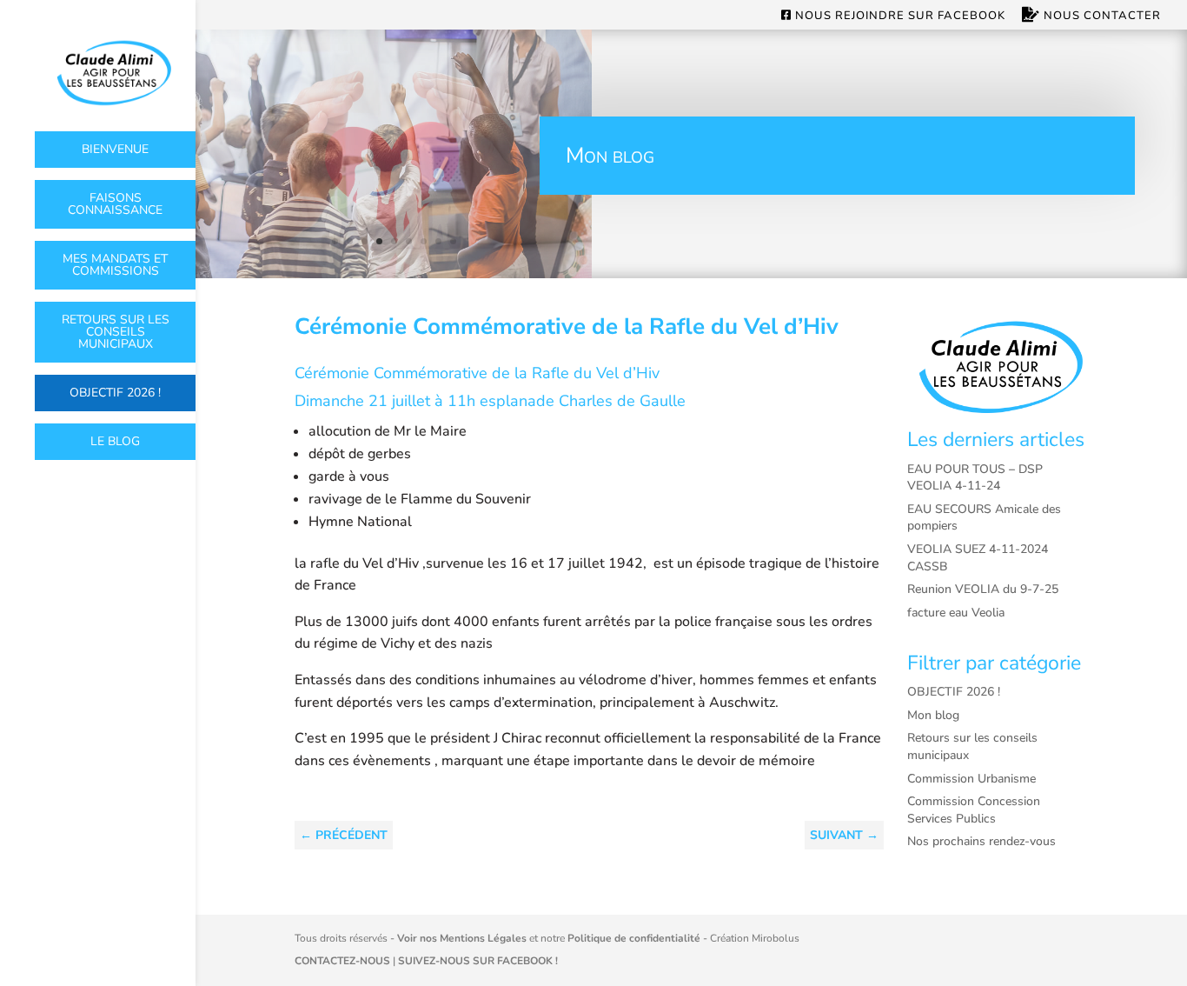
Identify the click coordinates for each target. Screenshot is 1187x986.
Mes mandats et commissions (115, 264)
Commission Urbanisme (971, 778)
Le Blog (115, 441)
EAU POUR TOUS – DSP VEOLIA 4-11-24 (975, 478)
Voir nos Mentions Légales (462, 938)
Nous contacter (1100, 16)
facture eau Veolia (956, 612)
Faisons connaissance (115, 204)
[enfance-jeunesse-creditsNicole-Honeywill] (394, 273)
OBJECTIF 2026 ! (115, 392)
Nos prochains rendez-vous (981, 841)
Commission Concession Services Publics (973, 810)
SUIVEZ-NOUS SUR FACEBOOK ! (478, 961)
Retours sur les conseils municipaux (115, 331)
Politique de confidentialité (633, 938)
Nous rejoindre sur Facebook (898, 16)
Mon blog (933, 715)
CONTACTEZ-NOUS (342, 961)
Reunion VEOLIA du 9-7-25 (982, 589)
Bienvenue (115, 149)
